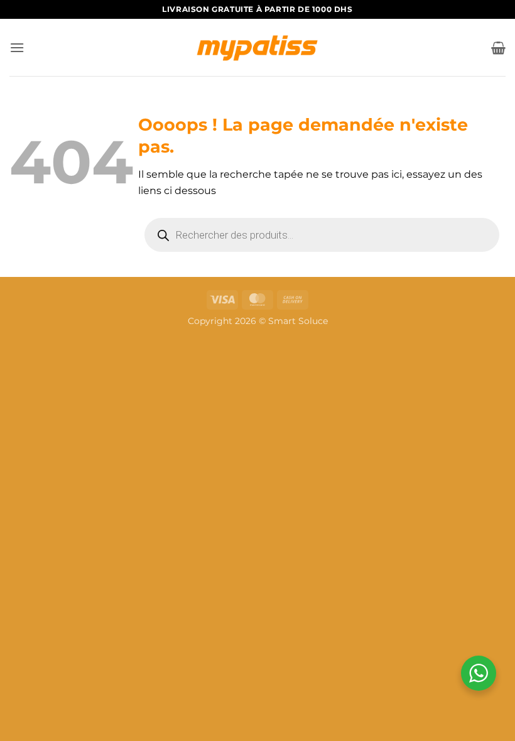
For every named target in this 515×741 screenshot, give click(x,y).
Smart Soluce (298, 321)
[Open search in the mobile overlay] (322, 235)
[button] (16, 47)
